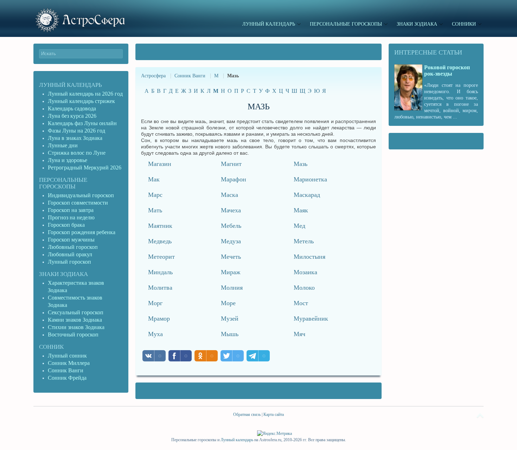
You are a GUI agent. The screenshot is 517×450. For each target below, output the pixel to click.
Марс (155, 194)
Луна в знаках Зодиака (75, 138)
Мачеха (231, 210)
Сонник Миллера (69, 363)
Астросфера (153, 75)
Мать (155, 210)
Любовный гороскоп (73, 247)
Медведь (160, 241)
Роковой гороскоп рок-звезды (447, 70)
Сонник (51, 346)
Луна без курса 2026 (72, 116)
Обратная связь (247, 414)
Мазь (300, 163)
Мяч (299, 334)
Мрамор (159, 318)
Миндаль (160, 272)
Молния (232, 287)
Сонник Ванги (189, 75)
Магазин (159, 163)
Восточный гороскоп (73, 335)
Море (228, 303)
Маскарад (307, 194)
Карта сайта (273, 414)
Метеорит (161, 256)
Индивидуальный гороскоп (81, 195)
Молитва (160, 287)
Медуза (231, 241)
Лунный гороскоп (69, 262)
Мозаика (305, 272)
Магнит (231, 163)
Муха (155, 334)
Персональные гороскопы (63, 183)
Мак (154, 179)
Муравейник (311, 318)
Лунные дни (63, 145)
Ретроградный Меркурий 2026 (85, 168)
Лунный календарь (70, 85)
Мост (301, 303)
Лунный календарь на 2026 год (85, 94)
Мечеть (231, 256)
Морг (155, 303)
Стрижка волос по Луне (77, 153)
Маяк (301, 210)
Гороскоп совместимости (78, 203)
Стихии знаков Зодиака (76, 327)
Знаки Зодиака (63, 274)
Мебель (231, 225)
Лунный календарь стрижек (81, 101)
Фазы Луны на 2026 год (76, 131)
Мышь (229, 334)
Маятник (160, 225)
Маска (229, 194)
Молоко (304, 287)
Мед (299, 225)
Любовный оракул (70, 254)
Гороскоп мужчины (71, 240)
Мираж (230, 272)
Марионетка (310, 179)
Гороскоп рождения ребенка (81, 232)
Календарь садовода (72, 108)
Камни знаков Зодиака (75, 320)
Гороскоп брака (66, 225)
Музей (229, 318)
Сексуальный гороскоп (75, 312)
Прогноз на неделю (71, 217)
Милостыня (309, 256)
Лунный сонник (67, 356)
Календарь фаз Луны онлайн (82, 123)
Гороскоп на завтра (71, 210)
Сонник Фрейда (67, 378)
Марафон (233, 179)
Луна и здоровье (67, 160)
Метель (304, 241)
